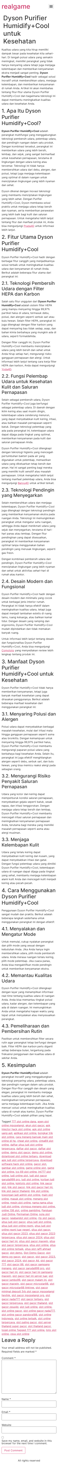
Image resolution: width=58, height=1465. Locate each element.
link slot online (39, 1191)
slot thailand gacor (39, 1326)
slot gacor (28, 1256)
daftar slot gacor (26, 1148)
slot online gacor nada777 (39, 1310)
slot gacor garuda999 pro (28, 1268)
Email (6, 1412)
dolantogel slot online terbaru (20, 1156)
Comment (9, 1358)
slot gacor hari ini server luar (29, 1276)
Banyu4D (23, 483)
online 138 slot (10, 1210)
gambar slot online (13, 1167)
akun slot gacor (34, 1125)
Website (6, 1425)
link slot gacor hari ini (39, 1187)
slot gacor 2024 (11, 1260)
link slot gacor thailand (15, 1191)
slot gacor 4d (31, 1260)
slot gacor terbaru (32, 1299)
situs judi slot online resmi (17, 1225)
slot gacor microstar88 (34, 1283)
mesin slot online (20, 1202)
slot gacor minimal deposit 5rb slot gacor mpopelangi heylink (28, 1291)
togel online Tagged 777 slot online (23, 1330)
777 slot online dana (24, 1121)
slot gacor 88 (15, 1264)
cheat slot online (27, 1140)
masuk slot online (21, 1198)
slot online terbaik (26, 1318)
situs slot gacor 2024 (29, 1237)
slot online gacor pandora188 (19, 1314)
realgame (16, 6)
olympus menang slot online (38, 1206)
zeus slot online (19, 1333)
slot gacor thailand (35, 1303)
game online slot (36, 1167)
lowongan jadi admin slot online (21, 1194)
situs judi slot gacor (13, 1221)
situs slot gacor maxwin (33, 1241)
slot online (45, 1306)
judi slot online (30, 1179)
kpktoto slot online (27, 1183)
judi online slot (19, 1175)
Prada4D (29, 226)
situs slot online (38, 1245)
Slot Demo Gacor (34, 1252)
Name (6, 1399)
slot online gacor (12, 1310)
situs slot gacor (40, 1229)
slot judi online (29, 1306)
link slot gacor (16, 1187)
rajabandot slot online (23, 1218)
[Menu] (51, 6)
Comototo (8, 650)
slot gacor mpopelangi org (28, 1295)
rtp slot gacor (46, 1218)
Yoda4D (6, 369)
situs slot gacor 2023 (15, 1233)
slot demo (16, 1252)
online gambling (30, 1210)
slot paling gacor (26, 1322)
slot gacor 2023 (45, 1256)
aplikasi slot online (25, 1133)
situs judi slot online (39, 1221)
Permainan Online (27, 1214)
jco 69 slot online (26, 1171)
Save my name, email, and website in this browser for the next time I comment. (27, 1442)
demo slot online (42, 1152)
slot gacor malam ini (34, 1279)
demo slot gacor (20, 1152)
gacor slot (40, 1164)
